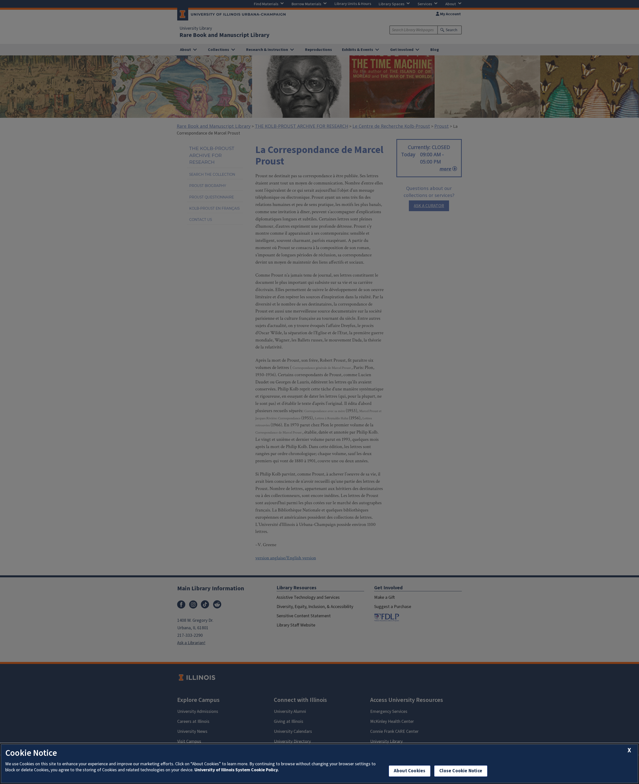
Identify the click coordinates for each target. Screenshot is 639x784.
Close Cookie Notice (460, 771)
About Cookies (409, 771)
